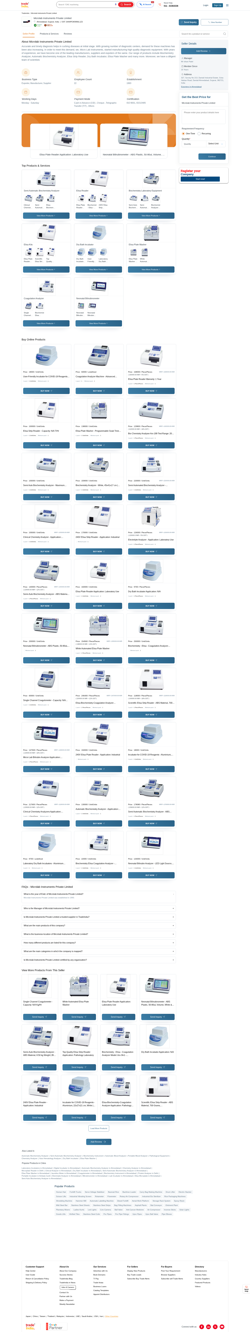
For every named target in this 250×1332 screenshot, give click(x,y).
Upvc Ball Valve (151, 1214)
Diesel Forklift (122, 1201)
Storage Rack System (161, 1201)
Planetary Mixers (63, 1210)
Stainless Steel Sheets (80, 1205)
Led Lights (92, 1210)
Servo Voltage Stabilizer (94, 1192)
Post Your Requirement (170, 1271)
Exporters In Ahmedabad (191, 87)
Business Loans (99, 1286)
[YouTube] (222, 1327)
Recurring (206, 133)
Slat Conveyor (156, 1205)
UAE (78, 1316)
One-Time (190, 133)
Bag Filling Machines (122, 1205)
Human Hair (61, 1192)
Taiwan (42, 1316)
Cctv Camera (105, 1210)
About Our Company (68, 1271)
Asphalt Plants (141, 1205)
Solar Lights (184, 1210)
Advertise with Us (100, 1271)
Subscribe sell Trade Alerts (172, 1279)
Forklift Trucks (75, 1192)
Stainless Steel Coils (91, 1214)
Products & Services (49, 34)
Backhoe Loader (129, 1192)
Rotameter (99, 1196)
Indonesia (70, 1316)
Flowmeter (111, 1196)
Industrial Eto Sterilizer (151, 1196)
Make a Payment (66, 1300)
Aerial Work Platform (140, 1201)
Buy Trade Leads (134, 1275)
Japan (28, 1316)
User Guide (30, 1275)
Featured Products (202, 1283)
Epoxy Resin (179, 1201)
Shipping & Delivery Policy (36, 1283)
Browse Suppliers (168, 1275)
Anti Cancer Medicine (135, 1210)
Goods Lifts (60, 1214)
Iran (101, 1316)
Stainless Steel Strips (102, 1205)
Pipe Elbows (167, 1214)
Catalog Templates (101, 1290)
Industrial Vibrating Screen (80, 1196)
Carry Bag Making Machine (151, 1192)
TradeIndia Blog (66, 1279)
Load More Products (98, 1128)
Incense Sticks (170, 1210)
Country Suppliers (202, 1279)
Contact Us (64, 1292)
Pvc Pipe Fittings (122, 1214)
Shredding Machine (64, 1201)
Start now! (200, 179)
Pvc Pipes (108, 1214)
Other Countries (111, 1316)
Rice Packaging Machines (175, 1196)
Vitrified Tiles (74, 1214)
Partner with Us (66, 1296)
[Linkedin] (208, 1327)
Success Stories (66, 1275)
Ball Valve (119, 1210)
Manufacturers (201, 1271)
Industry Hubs (200, 1275)
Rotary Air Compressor (129, 1196)
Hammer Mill (81, 1201)
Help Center (31, 1271)
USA (96, 1316)
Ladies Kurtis (79, 1210)
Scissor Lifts (61, 1196)
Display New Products (136, 1271)
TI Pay (96, 1279)
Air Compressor (153, 1210)
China (35, 1316)
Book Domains (99, 1275)
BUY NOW (45, 391)
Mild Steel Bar (62, 1205)
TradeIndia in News (67, 1283)
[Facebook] (202, 1327)
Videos (198, 1286)
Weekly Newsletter (67, 1304)
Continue (212, 157)
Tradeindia (25, 13)
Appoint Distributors (101, 1294)
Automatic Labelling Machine (102, 1201)
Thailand (51, 1316)
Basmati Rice (113, 1192)
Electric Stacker (185, 1192)
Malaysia (60, 1316)
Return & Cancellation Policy (37, 1279)
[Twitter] (215, 1327)
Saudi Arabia (87, 1316)
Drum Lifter (170, 1192)
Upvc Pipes (137, 1214)
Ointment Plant (171, 1205)
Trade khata (98, 1283)
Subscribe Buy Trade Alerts (138, 1279)
